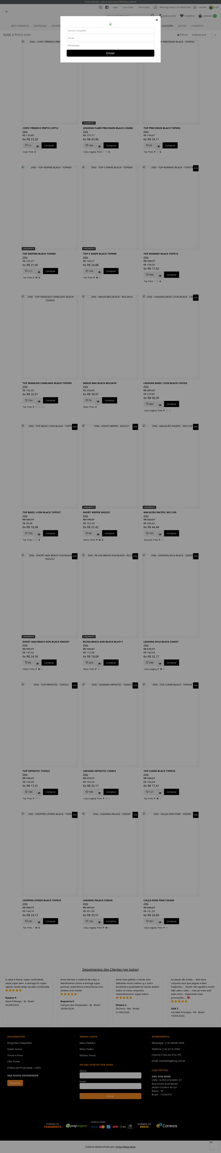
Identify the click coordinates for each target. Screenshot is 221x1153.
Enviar (110, 53)
